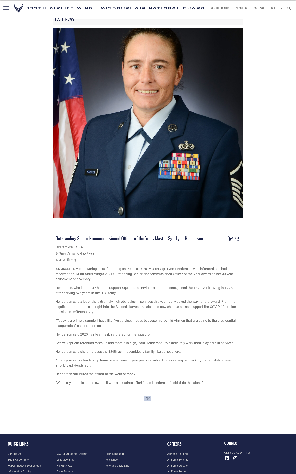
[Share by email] (238, 238)
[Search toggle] (289, 8)
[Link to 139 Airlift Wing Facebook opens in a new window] (226, 458)
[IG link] (235, 458)
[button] (5, 8)
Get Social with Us (237, 452)
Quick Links (18, 444)
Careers (174, 444)
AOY (148, 398)
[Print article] (230, 238)
